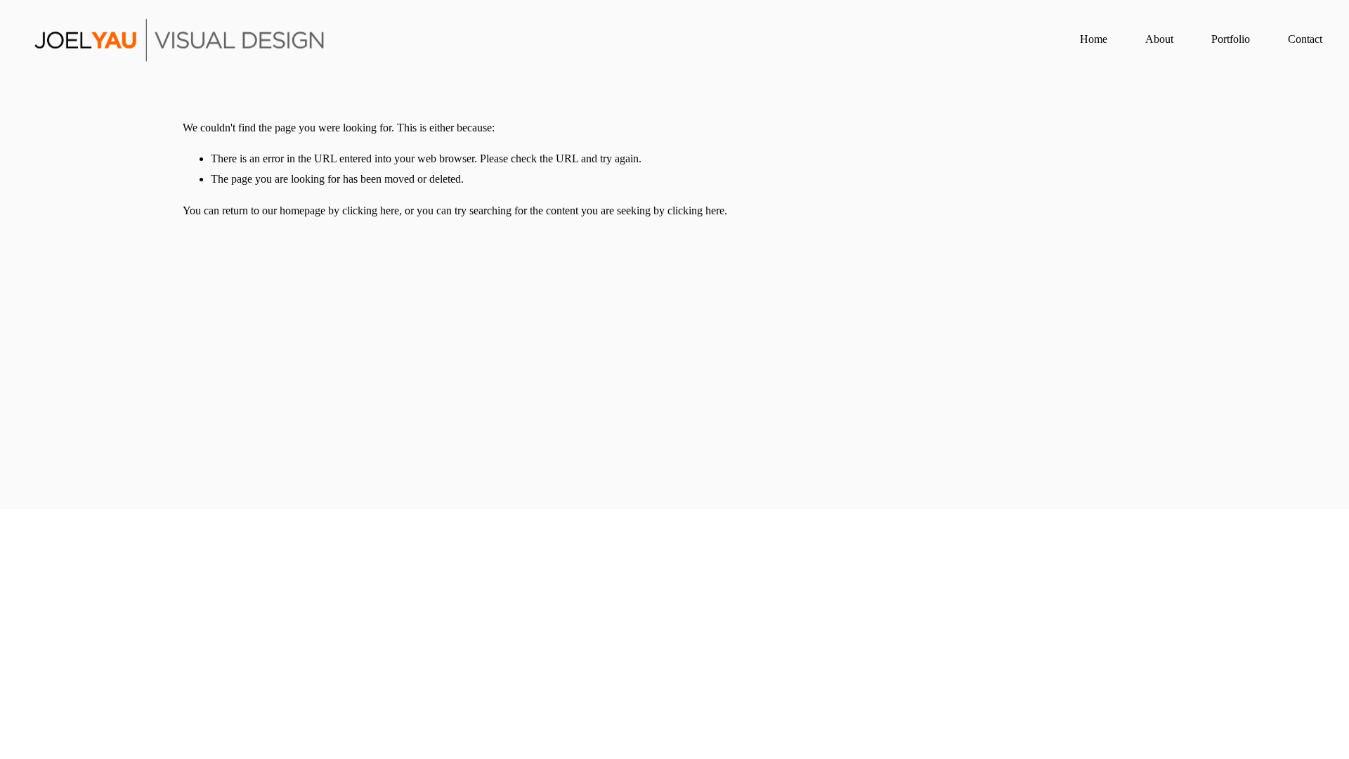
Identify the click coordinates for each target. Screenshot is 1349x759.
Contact (1305, 39)
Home (1093, 39)
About (1159, 39)
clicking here (370, 210)
